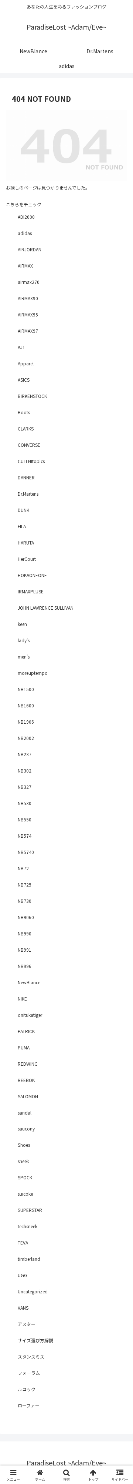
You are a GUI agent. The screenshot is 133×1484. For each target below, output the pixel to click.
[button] (118, 1073)
